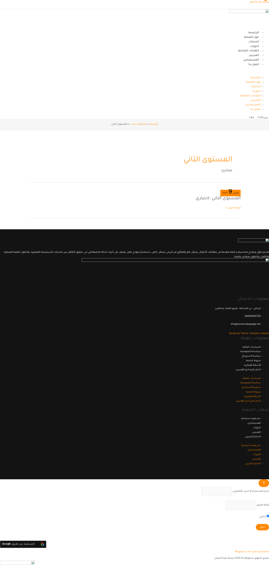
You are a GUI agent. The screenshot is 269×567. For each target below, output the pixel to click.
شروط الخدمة (253, 361)
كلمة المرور (263, 505)
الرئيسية (253, 32)
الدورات (254, 46)
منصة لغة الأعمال (259, 2)
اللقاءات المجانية (248, 50)
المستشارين (251, 60)
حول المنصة (251, 37)
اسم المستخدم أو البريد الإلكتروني (250, 491)
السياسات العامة (252, 347)
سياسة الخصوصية (250, 351)
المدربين (254, 55)
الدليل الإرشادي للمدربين (248, 369)
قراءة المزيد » (233, 207)
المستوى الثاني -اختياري (218, 198)
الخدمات (254, 41)
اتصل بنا (254, 64)
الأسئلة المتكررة (252, 365)
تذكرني (263, 516)
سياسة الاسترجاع (251, 356)
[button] (181, 73)
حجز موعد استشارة (251, 418)
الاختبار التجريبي (253, 437)
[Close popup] (264, 483)
